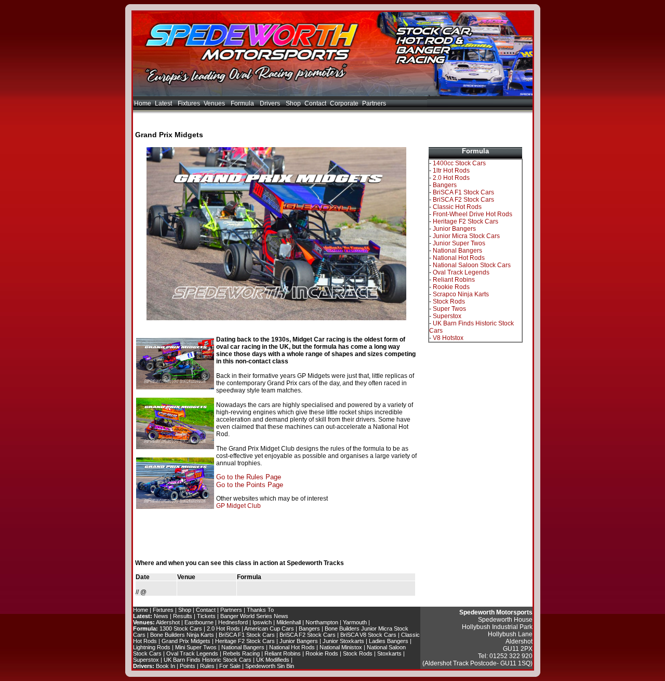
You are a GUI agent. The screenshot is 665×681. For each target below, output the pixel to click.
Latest (164, 103)
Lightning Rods (151, 647)
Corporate (344, 103)
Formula (243, 103)
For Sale (230, 666)
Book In (165, 666)
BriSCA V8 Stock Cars (368, 635)
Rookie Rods (451, 287)
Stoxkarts (389, 653)
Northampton (321, 622)
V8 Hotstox (448, 338)
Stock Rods (449, 301)
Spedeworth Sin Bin (269, 666)
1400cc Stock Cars (459, 163)
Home (142, 103)
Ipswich (262, 622)
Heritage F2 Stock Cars (465, 221)
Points (187, 666)
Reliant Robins (454, 279)
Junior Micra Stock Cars (466, 236)
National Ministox (341, 647)
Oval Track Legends (461, 272)
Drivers (271, 103)
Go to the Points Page (249, 485)
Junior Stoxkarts (343, 641)
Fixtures (189, 103)
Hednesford (233, 622)
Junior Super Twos (459, 243)
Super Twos (449, 308)
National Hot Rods (459, 257)
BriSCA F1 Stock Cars (463, 192)
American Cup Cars (269, 628)
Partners (374, 103)
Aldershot (168, 622)
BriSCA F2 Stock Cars (463, 199)
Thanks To (260, 610)
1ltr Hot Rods (451, 170)
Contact (315, 103)
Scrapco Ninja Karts (461, 294)
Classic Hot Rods (457, 207)
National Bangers (457, 250)
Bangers (445, 185)
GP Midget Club (238, 505)
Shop (293, 103)
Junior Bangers (454, 228)
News (161, 616)
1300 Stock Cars (180, 628)
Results (182, 616)
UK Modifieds (272, 660)
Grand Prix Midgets (186, 641)
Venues (215, 103)
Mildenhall (288, 622)
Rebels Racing (241, 653)
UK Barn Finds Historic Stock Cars (207, 660)
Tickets (206, 616)
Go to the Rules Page (248, 477)
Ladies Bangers (388, 641)
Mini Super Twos (196, 647)
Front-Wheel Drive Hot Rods (472, 214)
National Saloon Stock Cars (472, 265)
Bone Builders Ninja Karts (182, 635)
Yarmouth (355, 622)
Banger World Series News (254, 616)
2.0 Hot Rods (451, 177)
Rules (207, 666)
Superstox (447, 316)
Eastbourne (199, 622)
